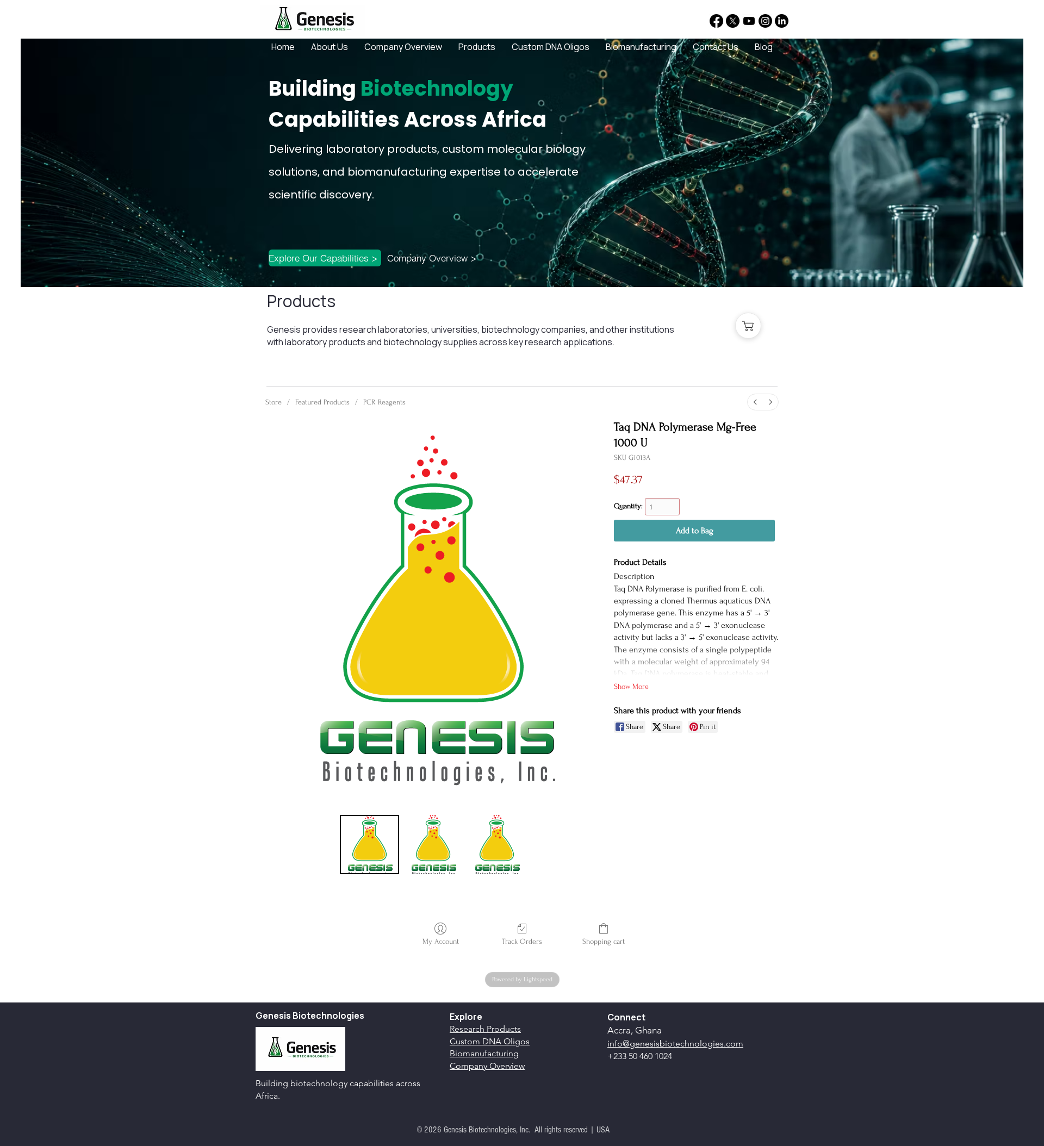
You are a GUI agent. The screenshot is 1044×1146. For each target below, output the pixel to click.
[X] (732, 21)
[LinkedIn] (781, 21)
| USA (600, 1130)
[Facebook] (716, 21)
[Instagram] (765, 21)
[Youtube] (749, 21)
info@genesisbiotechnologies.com (675, 1043)
